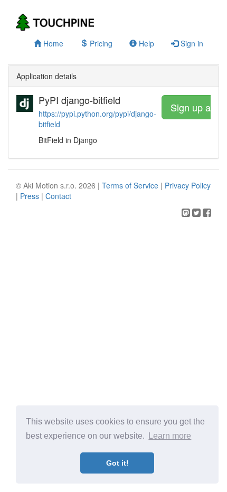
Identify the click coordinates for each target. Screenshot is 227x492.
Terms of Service (130, 185)
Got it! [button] (117, 463)
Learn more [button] (169, 435)
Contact (58, 196)
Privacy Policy (188, 185)
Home (52, 43)
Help (145, 43)
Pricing (100, 43)
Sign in (190, 43)
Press (29, 196)
